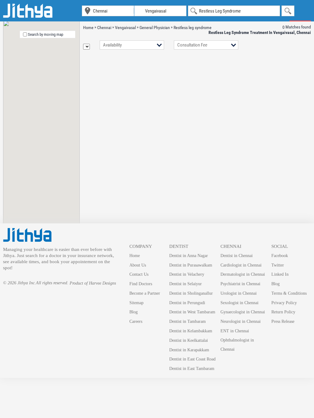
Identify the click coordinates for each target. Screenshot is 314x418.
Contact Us (138, 274)
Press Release (282, 321)
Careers (135, 321)
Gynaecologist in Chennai (242, 312)
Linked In (280, 274)
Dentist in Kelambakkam (190, 331)
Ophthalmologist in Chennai (237, 345)
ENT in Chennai (234, 331)
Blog (133, 312)
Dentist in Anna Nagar (188, 255)
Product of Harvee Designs (93, 283)
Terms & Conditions (289, 293)
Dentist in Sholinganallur (191, 293)
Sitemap (136, 302)
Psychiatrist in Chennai (240, 284)
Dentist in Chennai (236, 255)
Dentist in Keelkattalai (188, 340)
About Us (137, 265)
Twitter (277, 265)
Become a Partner (144, 293)
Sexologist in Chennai (239, 302)
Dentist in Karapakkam (189, 350)
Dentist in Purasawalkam (190, 265)
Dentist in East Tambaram (191, 368)
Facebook (279, 255)
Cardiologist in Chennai (241, 265)
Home (134, 255)
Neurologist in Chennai (240, 321)
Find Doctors (140, 284)
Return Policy (283, 312)
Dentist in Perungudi (187, 302)
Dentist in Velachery (186, 274)
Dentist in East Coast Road (192, 359)
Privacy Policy (284, 302)
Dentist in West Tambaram (192, 312)
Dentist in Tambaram (187, 321)
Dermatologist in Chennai (242, 274)
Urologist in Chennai (238, 293)
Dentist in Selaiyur (185, 284)
